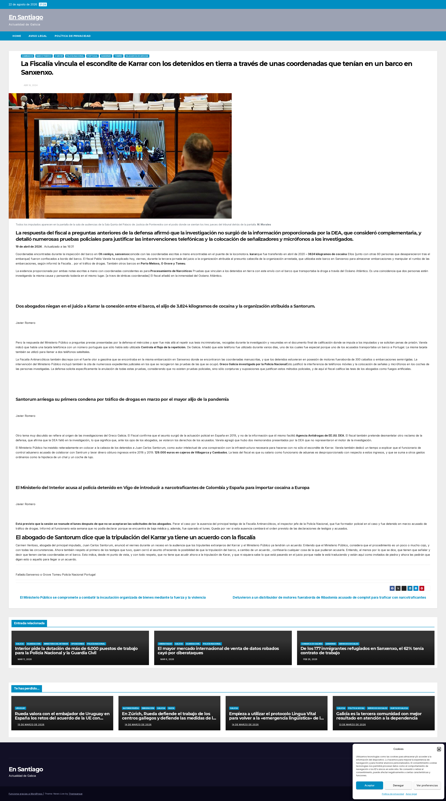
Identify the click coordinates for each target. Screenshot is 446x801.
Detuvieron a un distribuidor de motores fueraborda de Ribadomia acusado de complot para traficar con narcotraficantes (329, 597)
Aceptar (370, 785)
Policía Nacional (75, 56)
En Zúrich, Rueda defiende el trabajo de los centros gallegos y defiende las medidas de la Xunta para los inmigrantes (168, 718)
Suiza (171, 708)
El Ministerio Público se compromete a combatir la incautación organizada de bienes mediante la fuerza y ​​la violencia (113, 597)
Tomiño (118, 56)
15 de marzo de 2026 (31, 724)
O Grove (59, 56)
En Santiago (26, 17)
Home (17, 36)
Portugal (92, 56)
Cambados (27, 56)
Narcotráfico (44, 56)
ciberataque (165, 644)
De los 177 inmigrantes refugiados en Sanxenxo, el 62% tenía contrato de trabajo (362, 650)
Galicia (20, 644)
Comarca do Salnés (312, 644)
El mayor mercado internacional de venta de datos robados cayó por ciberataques (218, 650)
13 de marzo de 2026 (352, 724)
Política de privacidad (393, 794)
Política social (356, 708)
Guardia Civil (34, 644)
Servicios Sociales (348, 644)
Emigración (148, 708)
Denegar (398, 785)
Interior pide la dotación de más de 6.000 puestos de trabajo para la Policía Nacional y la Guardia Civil (76, 650)
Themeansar (75, 793)
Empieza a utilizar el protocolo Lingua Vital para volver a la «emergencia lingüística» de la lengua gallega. (276, 718)
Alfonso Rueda (131, 708)
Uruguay (20, 708)
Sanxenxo (106, 56)
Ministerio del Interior (56, 644)
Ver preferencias (427, 785)
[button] (439, 749)
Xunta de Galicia (399, 708)
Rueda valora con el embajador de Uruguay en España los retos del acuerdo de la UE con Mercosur (62, 718)
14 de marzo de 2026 (138, 724)
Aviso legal (411, 794)
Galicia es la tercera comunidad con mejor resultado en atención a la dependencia (379, 716)
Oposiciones (77, 644)
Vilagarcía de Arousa (137, 56)
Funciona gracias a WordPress (26, 793)
